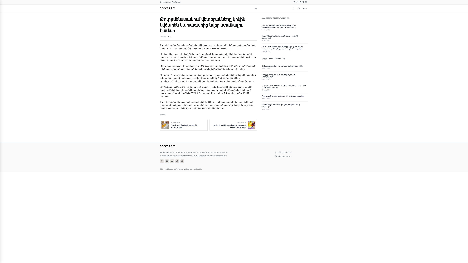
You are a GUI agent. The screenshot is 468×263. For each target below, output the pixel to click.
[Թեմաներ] (256, 8)
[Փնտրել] (293, 8)
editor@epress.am (284, 156)
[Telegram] (303, 2)
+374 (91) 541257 (284, 152)
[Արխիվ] (298, 8)
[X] (294, 2)
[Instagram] (306, 2)
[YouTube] (300, 2)
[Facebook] (297, 2)
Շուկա (163, 115)
